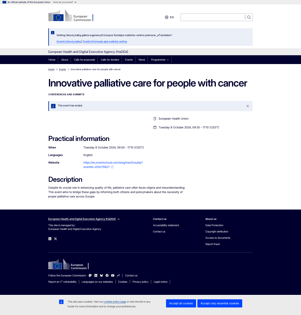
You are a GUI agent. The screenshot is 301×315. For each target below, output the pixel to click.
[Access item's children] (168, 59)
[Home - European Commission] (73, 15)
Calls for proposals (84, 59)
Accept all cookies (181, 303)
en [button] (172, 17)
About (64, 59)
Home (51, 59)
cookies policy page (114, 301)
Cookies (122, 281)
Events (129, 59)
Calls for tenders (110, 59)
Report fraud (212, 244)
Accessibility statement (166, 225)
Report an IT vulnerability (62, 281)
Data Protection (214, 225)
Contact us (159, 231)
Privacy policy (140, 281)
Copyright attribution (216, 231)
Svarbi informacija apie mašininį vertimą (105, 41)
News (142, 59)
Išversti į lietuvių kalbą (68, 41)
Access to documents (217, 237)
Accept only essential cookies (220, 303)
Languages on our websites (97, 281)
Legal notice (160, 281)
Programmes (158, 59)
